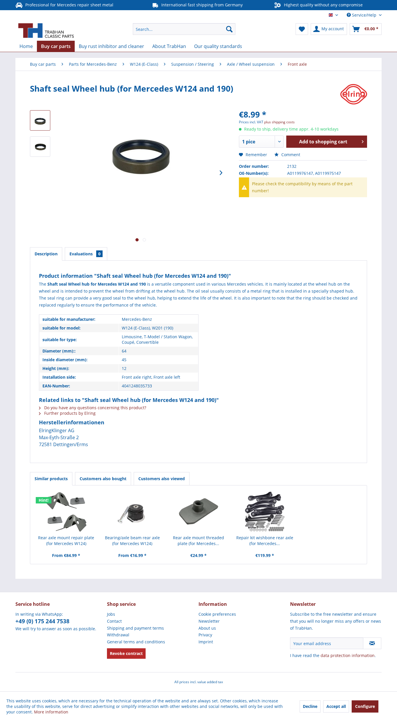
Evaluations (85, 254)
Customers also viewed (161, 478)
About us (207, 628)
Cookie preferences (217, 614)
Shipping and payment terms (135, 628)
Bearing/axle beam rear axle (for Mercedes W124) (132, 540)
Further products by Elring (69, 413)
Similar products (51, 478)
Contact (114, 621)
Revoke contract (126, 653)
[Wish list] (302, 29)
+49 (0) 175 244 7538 (42, 621)
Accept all (336, 706)
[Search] (229, 29)
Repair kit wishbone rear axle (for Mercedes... (264, 540)
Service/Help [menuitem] (364, 15)
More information (51, 712)
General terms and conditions (136, 642)
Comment (290, 154)
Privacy (205, 635)
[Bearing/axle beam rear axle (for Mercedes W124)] (132, 511)
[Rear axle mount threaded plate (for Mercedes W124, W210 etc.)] (198, 511)
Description (46, 254)
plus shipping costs (279, 122)
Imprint (206, 642)
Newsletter (209, 621)
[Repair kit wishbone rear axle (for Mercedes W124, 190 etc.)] (265, 511)
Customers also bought (103, 478)
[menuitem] (184, 29)
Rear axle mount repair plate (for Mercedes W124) (66, 540)
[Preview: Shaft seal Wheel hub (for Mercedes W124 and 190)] (40, 120)
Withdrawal (118, 635)
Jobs (111, 614)
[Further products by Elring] (353, 94)
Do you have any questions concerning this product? (94, 407)
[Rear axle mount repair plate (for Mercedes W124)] (66, 511)
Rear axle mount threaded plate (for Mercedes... (198, 540)
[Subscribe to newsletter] (372, 643)
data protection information (348, 655)
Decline (310, 706)
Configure (365, 706)
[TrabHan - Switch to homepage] (46, 30)
